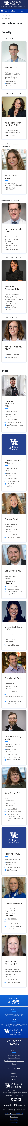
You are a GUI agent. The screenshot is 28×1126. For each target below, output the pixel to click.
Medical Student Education (8, 15)
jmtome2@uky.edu (14, 867)
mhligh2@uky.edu (13, 645)
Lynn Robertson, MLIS (13, 737)
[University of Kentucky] (13, 1105)
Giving (15, 6)
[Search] (25, 3)
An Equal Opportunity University (14, 1114)
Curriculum (19, 15)
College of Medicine (12, 249)
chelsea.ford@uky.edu (15, 537)
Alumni (20, 6)
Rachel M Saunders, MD (12, 287)
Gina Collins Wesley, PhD (11, 962)
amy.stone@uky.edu (14, 811)
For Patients (8, 6)
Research (14, 1076)
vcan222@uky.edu (13, 481)
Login (14, 1064)
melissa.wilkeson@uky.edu (13, 924)
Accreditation (14, 1117)
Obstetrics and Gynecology (11, 304)
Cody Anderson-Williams (13, 461)
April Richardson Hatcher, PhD (13, 123)
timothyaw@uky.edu (14, 422)
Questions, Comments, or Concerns (14, 1061)
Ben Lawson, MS (13, 570)
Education (14, 1073)
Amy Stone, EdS (13, 793)
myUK (25, 6)
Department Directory (14, 1058)
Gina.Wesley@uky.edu (15, 982)
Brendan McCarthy (14, 678)
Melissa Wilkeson (13, 903)
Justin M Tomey (12, 853)
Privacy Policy (14, 1119)
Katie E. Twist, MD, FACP (14, 347)
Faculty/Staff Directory (14, 1055)
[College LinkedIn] (20, 1100)
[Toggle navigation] (2, 2)
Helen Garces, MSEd (12, 176)
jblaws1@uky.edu (13, 589)
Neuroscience (10, 135)
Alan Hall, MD (11, 67)
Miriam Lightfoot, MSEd (13, 628)
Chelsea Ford (11, 519)
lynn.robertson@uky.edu (15, 757)
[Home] (12, 2)
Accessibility (14, 1122)
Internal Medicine (11, 82)
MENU (23, 11)
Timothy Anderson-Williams (10, 403)
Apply (2, 6)
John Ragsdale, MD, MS (13, 230)
